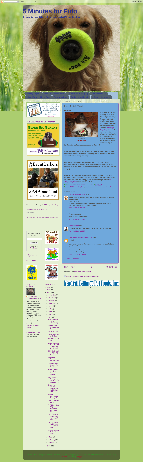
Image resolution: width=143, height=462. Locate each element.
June (51, 311)
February (52, 440)
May (50, 314)
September (53, 303)
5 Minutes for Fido (50, 11)
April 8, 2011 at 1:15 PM (77, 231)
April (50, 317)
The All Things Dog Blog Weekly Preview (53, 372)
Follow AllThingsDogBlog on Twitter (38, 97)
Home (91, 267)
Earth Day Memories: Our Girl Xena (53, 358)
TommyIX (64, 457)
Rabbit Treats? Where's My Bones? (53, 364)
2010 (49, 446)
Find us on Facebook (99, 94)
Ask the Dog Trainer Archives (54, 94)
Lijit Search (30, 212)
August (51, 306)
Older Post (111, 267)
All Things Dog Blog (33, 94)
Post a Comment (73, 258)
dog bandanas (90, 187)
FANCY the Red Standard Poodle (80, 237)
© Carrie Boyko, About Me (101, 97)
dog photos (100, 187)
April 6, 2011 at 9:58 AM (77, 208)
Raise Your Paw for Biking (53, 335)
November (52, 298)
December (52, 295)
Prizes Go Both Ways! (53, 401)
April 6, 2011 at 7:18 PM (77, 219)
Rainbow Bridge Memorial (80, 97)
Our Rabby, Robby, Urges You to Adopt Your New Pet (53, 379)
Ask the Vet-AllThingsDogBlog (78, 94)
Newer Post (69, 267)
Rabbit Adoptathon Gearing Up (53, 396)
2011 (49, 292)
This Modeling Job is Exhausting (53, 321)
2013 (49, 287)
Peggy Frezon (74, 225)
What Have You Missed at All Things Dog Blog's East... (53, 345)
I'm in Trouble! (53, 331)
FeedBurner (34, 248)
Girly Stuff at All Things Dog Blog (53, 352)
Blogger (79, 457)
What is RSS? (31, 261)
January (52, 442)
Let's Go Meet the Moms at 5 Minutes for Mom (53, 417)
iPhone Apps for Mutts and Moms (53, 327)
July (50, 309)
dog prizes (109, 187)
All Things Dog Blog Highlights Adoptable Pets (53, 408)
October (52, 300)
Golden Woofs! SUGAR (77, 194)
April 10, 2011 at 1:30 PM (77, 254)
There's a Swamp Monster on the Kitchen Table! (53, 388)
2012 (49, 290)
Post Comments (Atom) (82, 271)
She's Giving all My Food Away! (53, 431)
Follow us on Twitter (61, 97)
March (51, 437)
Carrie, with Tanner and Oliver (35, 297)
